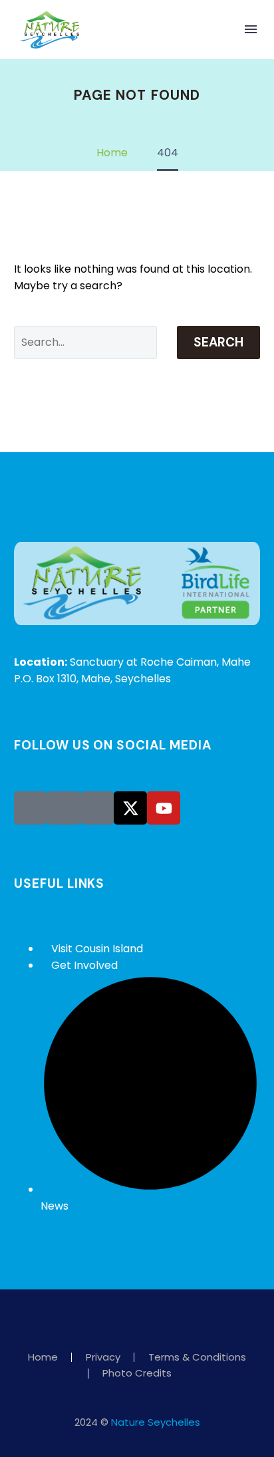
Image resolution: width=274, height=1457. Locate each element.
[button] (223, 29)
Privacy (103, 1358)
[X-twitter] (130, 808)
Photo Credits (137, 1374)
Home (43, 1358)
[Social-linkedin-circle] (97, 808)
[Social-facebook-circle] (30, 808)
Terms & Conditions (197, 1358)
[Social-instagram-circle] (63, 808)
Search (218, 342)
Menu (251, 29)
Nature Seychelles (155, 1422)
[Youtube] (163, 808)
